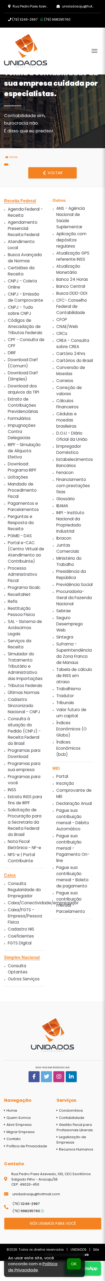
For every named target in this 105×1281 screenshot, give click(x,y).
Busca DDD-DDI (71, 293)
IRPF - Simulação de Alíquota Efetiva (24, 451)
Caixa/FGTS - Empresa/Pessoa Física (25, 916)
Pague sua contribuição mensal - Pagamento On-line (72, 848)
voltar (54, 172)
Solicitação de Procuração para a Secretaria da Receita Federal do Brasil (24, 822)
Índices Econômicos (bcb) (68, 748)
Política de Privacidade (26, 1146)
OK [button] (74, 1264)
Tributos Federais (25, 685)
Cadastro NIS (21, 929)
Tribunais (65, 702)
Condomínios (70, 1110)
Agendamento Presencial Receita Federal (23, 228)
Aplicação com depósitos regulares (71, 240)
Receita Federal (20, 200)
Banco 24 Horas (72, 279)
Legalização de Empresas (71, 1139)
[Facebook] (34, 1076)
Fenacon (65, 472)
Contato (13, 1138)
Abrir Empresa (19, 1124)
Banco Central (70, 286)
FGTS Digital (20, 943)
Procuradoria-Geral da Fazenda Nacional (74, 598)
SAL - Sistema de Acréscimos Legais (25, 628)
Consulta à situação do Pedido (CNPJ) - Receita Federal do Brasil (24, 731)
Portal (62, 776)
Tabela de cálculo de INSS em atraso (74, 676)
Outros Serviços (24, 979)
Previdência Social (74, 584)
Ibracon (63, 538)
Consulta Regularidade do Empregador (24, 890)
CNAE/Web (67, 326)
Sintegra (64, 637)
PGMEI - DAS (20, 536)
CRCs (61, 333)
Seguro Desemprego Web (69, 624)
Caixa (10, 875)
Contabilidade (71, 1117)
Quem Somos (18, 1117)
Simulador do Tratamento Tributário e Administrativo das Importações (25, 666)
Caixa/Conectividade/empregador (43, 903)
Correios (64, 380)
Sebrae (63, 611)
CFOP (61, 319)
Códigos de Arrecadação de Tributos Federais (25, 326)
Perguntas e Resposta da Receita (21, 523)
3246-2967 (25, 19)
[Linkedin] (71, 1076)
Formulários (19, 418)
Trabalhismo (68, 689)
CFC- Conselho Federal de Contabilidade (71, 306)
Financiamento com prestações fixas (73, 486)
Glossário (65, 499)
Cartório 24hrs (70, 353)
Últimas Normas (24, 692)
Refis (13, 601)
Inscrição (65, 783)
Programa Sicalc (24, 587)
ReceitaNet (19, 594)
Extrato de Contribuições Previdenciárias (23, 405)
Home (13, 157)
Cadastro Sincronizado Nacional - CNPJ (24, 706)
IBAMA (62, 506)
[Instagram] (58, 1076)
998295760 (57, 19)
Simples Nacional (22, 957)
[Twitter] (46, 1076)
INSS (12, 790)
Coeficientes (21, 936)
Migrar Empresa (20, 1131)
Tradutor (65, 696)
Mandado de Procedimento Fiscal (22, 490)
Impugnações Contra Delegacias (22, 431)
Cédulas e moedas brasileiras (66, 420)
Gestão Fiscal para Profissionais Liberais (75, 1127)
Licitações (18, 477)
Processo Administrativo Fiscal (22, 574)
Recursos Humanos (75, 1149)
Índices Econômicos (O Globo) (71, 729)
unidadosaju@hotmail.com (36, 1194)
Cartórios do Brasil (74, 360)
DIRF (12, 353)
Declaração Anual (74, 803)
